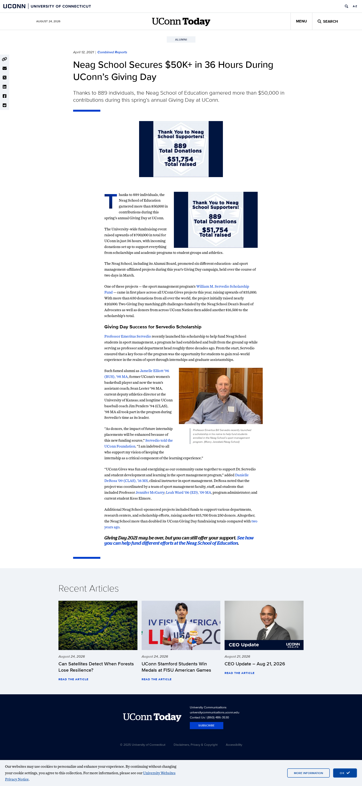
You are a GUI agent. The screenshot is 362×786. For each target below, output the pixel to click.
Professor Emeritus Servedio (127, 336)
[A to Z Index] (355, 6)
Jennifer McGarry (150, 492)
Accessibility (234, 744)
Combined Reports (112, 52)
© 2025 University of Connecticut (142, 744)
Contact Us (197, 717)
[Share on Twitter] (4, 77)
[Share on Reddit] (4, 105)
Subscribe (206, 725)
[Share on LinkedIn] (4, 86)
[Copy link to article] (4, 59)
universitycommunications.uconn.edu (214, 712)
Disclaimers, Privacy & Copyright (195, 744)
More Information (308, 773)
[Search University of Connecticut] (346, 6)
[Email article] (4, 68)
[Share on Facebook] (4, 96)
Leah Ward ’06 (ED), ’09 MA (188, 492)
